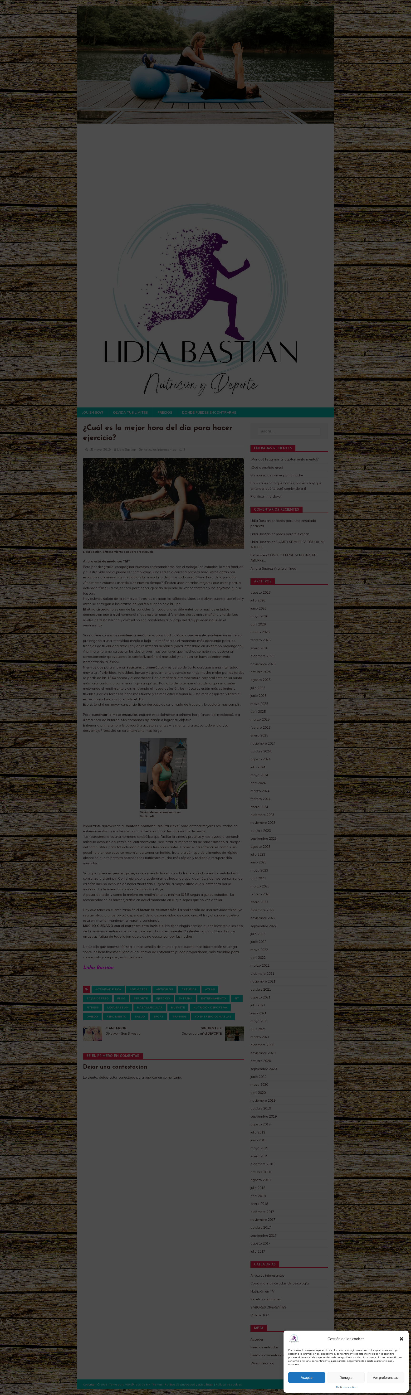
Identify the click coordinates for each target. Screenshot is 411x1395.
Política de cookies (346, 1387)
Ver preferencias (385, 1378)
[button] (401, 1339)
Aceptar (307, 1378)
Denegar (346, 1378)
